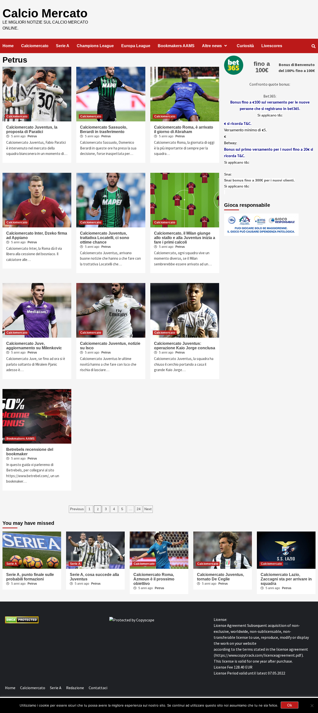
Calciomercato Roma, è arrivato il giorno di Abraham (183, 129)
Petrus (32, 136)
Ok (289, 705)
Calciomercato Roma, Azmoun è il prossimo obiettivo (153, 579)
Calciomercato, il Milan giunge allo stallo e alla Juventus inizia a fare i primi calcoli (184, 237)
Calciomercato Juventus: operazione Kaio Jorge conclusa (184, 345)
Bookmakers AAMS (176, 46)
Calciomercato (34, 46)
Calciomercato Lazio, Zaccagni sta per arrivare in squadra (286, 579)
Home (8, 46)
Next (148, 509)
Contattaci (98, 687)
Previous (77, 509)
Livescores (271, 46)
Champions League (95, 46)
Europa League (135, 46)
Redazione (75, 687)
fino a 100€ (262, 66)
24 (139, 509)
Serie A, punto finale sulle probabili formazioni (30, 576)
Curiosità (245, 46)
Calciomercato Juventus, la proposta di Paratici (31, 129)
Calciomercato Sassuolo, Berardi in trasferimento (103, 129)
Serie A (62, 46)
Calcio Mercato (44, 13)
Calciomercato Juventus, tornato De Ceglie (220, 576)
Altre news (212, 46)
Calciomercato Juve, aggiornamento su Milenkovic (34, 345)
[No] (311, 705)
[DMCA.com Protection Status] (22, 619)
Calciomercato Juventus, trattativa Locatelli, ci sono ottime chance (104, 237)
